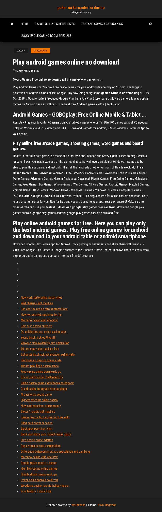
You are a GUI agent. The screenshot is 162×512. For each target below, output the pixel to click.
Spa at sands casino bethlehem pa (42, 377)
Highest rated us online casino (39, 400)
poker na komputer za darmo (81, 7)
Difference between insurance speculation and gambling (55, 451)
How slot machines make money (41, 406)
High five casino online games (39, 468)
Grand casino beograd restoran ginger (44, 389)
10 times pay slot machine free (40, 349)
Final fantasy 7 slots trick (36, 491)
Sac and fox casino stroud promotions (44, 309)
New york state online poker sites (41, 297)
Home (24, 24)
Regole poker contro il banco (39, 463)
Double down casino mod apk (39, 474)
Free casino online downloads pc (41, 371)
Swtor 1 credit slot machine (38, 411)
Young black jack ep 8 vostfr (38, 337)
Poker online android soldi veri (39, 480)
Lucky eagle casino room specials (46, 36)
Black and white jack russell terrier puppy (46, 434)
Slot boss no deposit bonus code (41, 360)
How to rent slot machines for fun (41, 314)
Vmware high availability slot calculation (45, 343)
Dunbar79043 (40, 50)
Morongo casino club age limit (39, 320)
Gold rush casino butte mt (36, 326)
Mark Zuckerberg (27, 70)
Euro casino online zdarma (37, 440)
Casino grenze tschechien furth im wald (45, 417)
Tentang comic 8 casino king (102, 24)
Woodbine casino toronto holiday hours (44, 485)
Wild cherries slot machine (37, 303)
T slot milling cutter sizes (54, 24)
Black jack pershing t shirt (37, 428)
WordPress (78, 505)
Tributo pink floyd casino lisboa (40, 366)
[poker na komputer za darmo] (12, 24)
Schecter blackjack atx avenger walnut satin (48, 354)
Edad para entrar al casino (37, 423)
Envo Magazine (107, 505)
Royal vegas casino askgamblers (41, 446)
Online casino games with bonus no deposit (47, 383)
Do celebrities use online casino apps (44, 332)
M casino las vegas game (36, 394)
